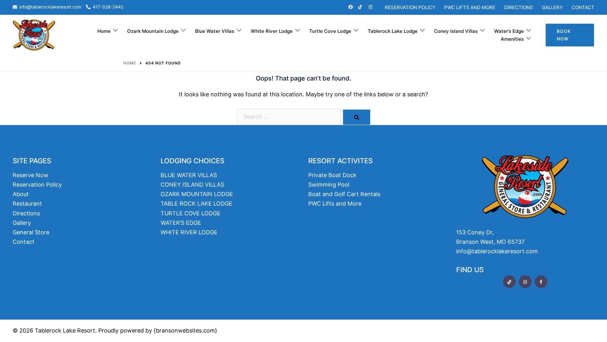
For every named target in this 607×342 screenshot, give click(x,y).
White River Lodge (272, 31)
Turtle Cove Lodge (330, 31)
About (21, 194)
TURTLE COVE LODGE (190, 213)
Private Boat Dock (332, 175)
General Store (31, 232)
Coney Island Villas (456, 31)
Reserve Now (30, 175)
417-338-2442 (108, 7)
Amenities (512, 39)
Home (104, 31)
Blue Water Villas (214, 31)
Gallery (552, 7)
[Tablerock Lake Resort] (34, 34)
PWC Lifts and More (469, 7)
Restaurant (27, 203)
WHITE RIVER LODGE (189, 232)
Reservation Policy (410, 7)
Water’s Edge (509, 31)
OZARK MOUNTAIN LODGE (197, 194)
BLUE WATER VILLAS (189, 175)
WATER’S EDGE (181, 222)
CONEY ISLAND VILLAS (192, 184)
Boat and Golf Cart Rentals (344, 194)
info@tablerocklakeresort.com (50, 7)
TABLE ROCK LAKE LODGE (196, 203)
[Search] (357, 117)
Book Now (564, 34)
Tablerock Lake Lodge (393, 31)
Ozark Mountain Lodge (153, 31)
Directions (518, 7)
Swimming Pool (328, 184)
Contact (583, 7)
